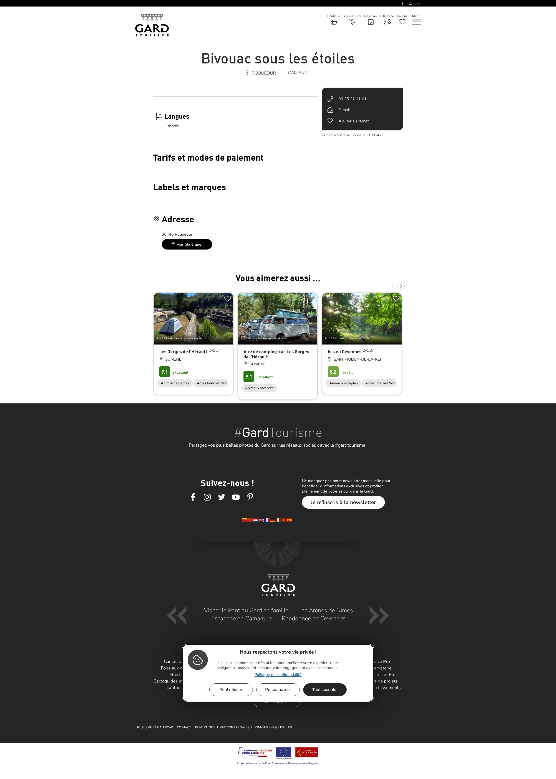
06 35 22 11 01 (352, 99)
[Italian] (278, 520)
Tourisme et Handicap (155, 727)
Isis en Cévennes (345, 351)
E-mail (344, 109)
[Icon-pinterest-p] (250, 497)
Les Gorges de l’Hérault (183, 351)
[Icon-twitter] (221, 497)
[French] (267, 520)
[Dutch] (256, 520)
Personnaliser (278, 689)
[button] (393, 286)
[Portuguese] (284, 520)
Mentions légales (234, 727)
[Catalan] (244, 520)
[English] (261, 520)
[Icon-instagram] (207, 497)
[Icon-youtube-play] (236, 497)
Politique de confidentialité (278, 674)
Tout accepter (325, 689)
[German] (273, 520)
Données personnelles (272, 727)
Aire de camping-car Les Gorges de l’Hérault (276, 354)
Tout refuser (231, 689)
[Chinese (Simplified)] (250, 520)
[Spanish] (290, 520)
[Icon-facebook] (193, 497)
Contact (184, 727)
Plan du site (205, 727)
